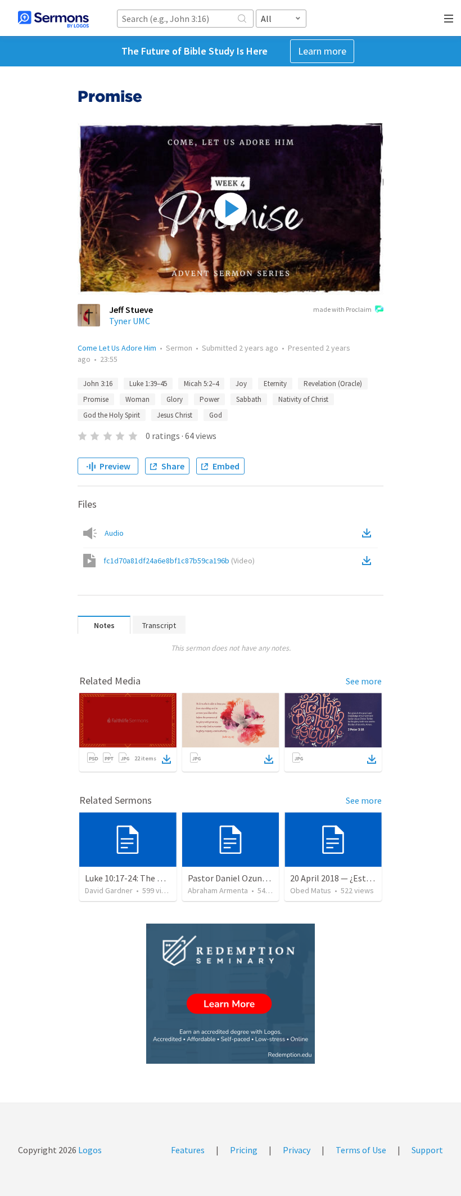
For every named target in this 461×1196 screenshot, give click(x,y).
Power (209, 399)
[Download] (166, 759)
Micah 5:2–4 (201, 383)
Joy (241, 383)
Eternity (275, 383)
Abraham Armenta (218, 890)
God (215, 415)
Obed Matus (310, 890)
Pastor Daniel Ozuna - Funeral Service (259, 878)
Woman (137, 399)
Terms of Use (361, 1149)
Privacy (296, 1149)
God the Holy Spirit (111, 415)
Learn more (322, 50)
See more (364, 681)
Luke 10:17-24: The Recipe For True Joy (158, 878)
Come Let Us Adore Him (117, 348)
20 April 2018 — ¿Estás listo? (344, 878)
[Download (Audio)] (369, 533)
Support (427, 1149)
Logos (89, 1149)
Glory (174, 399)
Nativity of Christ (303, 399)
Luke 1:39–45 (148, 383)
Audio (114, 533)
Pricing (243, 1149)
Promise (96, 399)
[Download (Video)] (369, 560)
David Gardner (109, 890)
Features (188, 1149)
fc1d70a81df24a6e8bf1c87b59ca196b (179, 561)
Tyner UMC (129, 320)
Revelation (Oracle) (333, 383)
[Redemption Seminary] (230, 994)
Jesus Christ (174, 415)
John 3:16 (97, 383)
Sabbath (248, 399)
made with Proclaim (342, 309)
